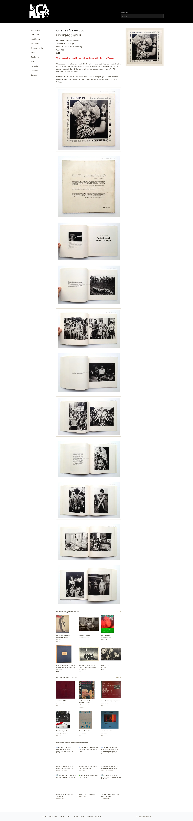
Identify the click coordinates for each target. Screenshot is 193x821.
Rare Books (35, 43)
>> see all (118, 612)
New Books (35, 34)
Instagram (98, 816)
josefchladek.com (145, 816)
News (33, 61)
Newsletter (35, 66)
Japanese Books (37, 48)
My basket (34, 70)
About (68, 816)
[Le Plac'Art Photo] (40, 11)
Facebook (90, 816)
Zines (33, 52)
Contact (34, 75)
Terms (82, 816)
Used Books (35, 39)
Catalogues (35, 57)
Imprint (62, 816)
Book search (124, 12)
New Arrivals (35, 30)
